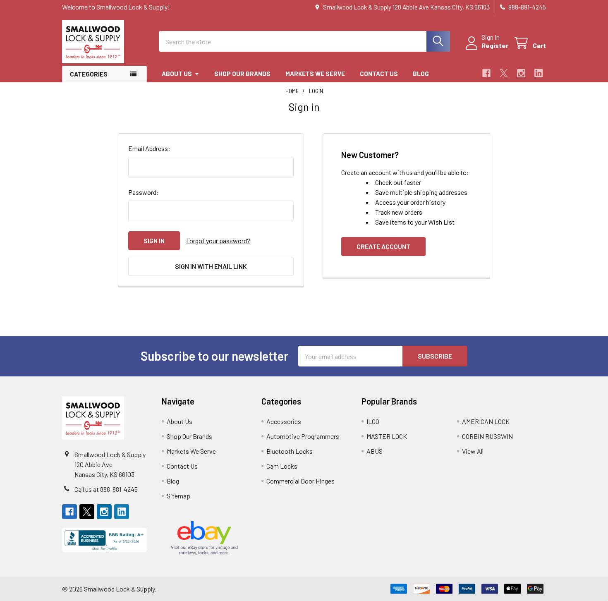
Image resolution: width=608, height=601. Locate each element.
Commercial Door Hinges (300, 481)
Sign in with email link (211, 266)
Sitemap (178, 496)
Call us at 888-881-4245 (106, 489)
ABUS (374, 451)
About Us (177, 73)
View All (473, 451)
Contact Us (379, 73)
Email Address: (149, 148)
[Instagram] (521, 73)
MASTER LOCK (386, 436)
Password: (143, 192)
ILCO (372, 421)
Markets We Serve (315, 73)
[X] (503, 73)
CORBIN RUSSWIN (487, 436)
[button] (104, 540)
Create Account (383, 246)
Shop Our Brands (242, 73)
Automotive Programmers (302, 436)
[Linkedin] (538, 73)
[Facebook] (486, 73)
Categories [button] (89, 74)
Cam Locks (281, 466)
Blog (421, 73)
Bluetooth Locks (289, 451)
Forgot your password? (218, 240)
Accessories (283, 421)
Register (494, 45)
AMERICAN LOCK (486, 421)
